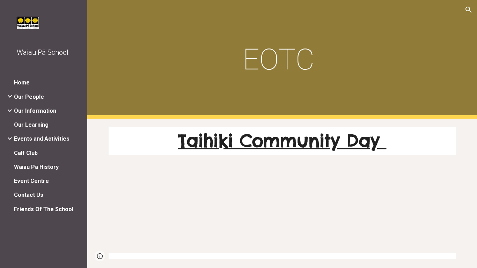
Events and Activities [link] (41, 138)
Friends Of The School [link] (43, 209)
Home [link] (22, 82)
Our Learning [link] (31, 124)
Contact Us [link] (28, 195)
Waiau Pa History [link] (36, 167)
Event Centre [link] (31, 181)
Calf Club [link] (26, 153)
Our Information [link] (35, 110)
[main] (282, 59)
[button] (468, 9)
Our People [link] (29, 97)
